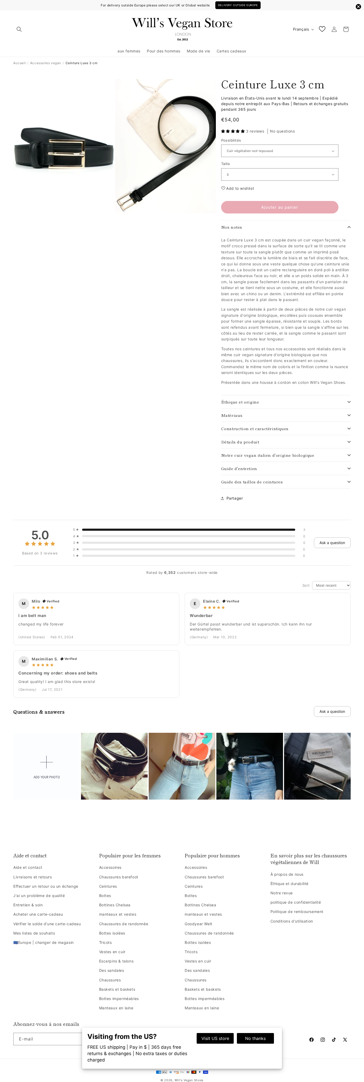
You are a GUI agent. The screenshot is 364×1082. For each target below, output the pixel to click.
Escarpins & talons (116, 961)
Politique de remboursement (297, 911)
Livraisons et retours (32, 877)
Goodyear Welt (198, 923)
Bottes (105, 895)
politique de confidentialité (295, 902)
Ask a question (332, 542)
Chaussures (110, 980)
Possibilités (231, 140)
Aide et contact (30, 855)
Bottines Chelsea (115, 905)
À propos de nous (287, 874)
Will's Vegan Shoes (189, 1080)
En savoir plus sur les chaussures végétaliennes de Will (308, 858)
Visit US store (215, 1038)
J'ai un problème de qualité (39, 895)
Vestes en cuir (112, 951)
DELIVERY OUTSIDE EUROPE (238, 5)
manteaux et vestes (117, 914)
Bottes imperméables (119, 998)
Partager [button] (235, 498)
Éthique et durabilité (289, 883)
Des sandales (111, 970)
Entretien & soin (28, 905)
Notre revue (281, 893)
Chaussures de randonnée (123, 923)
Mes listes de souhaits (34, 933)
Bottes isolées (112, 933)
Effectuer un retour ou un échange (45, 886)
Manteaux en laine (116, 1008)
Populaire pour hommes (212, 855)
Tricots (105, 942)
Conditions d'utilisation (291, 921)
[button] (19, 29)
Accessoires (110, 867)
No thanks (255, 1038)
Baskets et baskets (117, 989)
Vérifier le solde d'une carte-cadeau (47, 923)
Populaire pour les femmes (130, 855)
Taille (225, 164)
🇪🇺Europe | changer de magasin (43, 942)
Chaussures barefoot (118, 877)
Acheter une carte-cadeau (38, 914)
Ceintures (108, 886)
